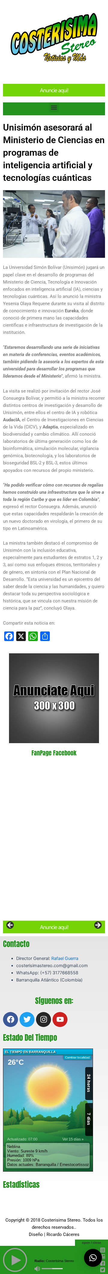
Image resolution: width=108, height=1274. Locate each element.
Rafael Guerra (64, 958)
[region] (54, 927)
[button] (54, 107)
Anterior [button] (10, 925)
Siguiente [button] (97, 925)
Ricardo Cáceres (63, 1234)
